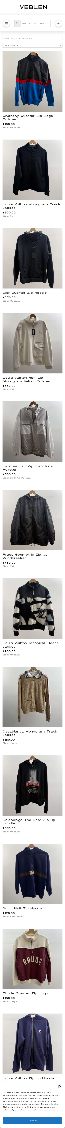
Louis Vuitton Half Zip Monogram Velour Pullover (27, 379)
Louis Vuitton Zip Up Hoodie (28, 1078)
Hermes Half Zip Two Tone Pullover (28, 467)
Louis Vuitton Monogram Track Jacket (31, 205)
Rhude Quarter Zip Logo (25, 993)
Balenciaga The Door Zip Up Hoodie (29, 821)
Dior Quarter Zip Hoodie (25, 292)
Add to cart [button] (34, 105)
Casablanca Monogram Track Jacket (30, 733)
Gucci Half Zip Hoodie (22, 908)
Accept (32, 1120)
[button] (60, 1086)
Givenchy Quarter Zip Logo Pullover (28, 117)
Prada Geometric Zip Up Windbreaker (25, 556)
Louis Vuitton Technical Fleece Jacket (31, 644)
